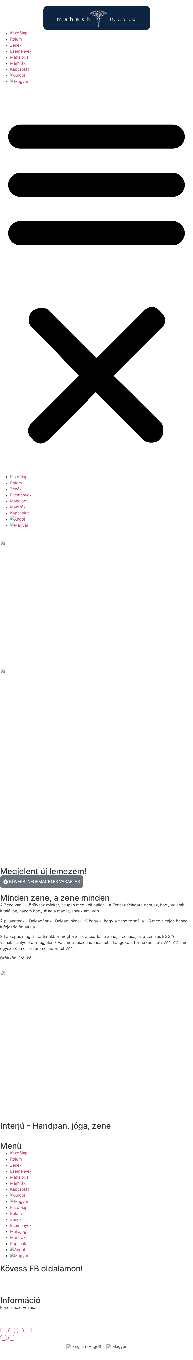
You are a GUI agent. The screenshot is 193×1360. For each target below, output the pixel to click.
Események (21, 51)
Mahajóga (19, 57)
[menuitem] (101, 75)
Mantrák (18, 63)
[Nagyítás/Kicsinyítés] (3, 1330)
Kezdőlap (19, 32)
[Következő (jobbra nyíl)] (11, 1338)
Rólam (16, 39)
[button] (96, 279)
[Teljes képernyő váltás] (11, 1330)
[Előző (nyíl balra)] (3, 1338)
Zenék (16, 45)
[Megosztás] (20, 1330)
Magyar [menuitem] (119, 1346)
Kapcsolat (19, 69)
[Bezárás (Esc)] (28, 1330)
